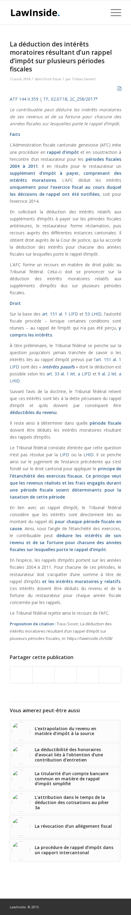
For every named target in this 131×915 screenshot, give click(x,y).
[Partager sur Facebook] (21, 675)
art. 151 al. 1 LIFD (60, 314)
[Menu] (112, 12)
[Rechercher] (98, 12)
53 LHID (93, 314)
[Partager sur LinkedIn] (88, 675)
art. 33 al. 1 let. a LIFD (69, 374)
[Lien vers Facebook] (98, 906)
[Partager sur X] (44, 675)
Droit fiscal (52, 79)
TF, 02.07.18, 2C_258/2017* (70, 99)
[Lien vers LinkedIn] (107, 906)
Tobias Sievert (84, 79)
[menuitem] (98, 12)
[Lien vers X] (116, 906)
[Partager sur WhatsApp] (66, 675)
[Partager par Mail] (110, 675)
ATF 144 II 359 (24, 99)
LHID (88, 455)
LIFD (65, 455)
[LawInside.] (54, 12)
